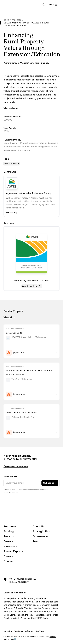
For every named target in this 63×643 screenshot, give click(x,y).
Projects (16, 20)
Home (6, 20)
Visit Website (11, 108)
